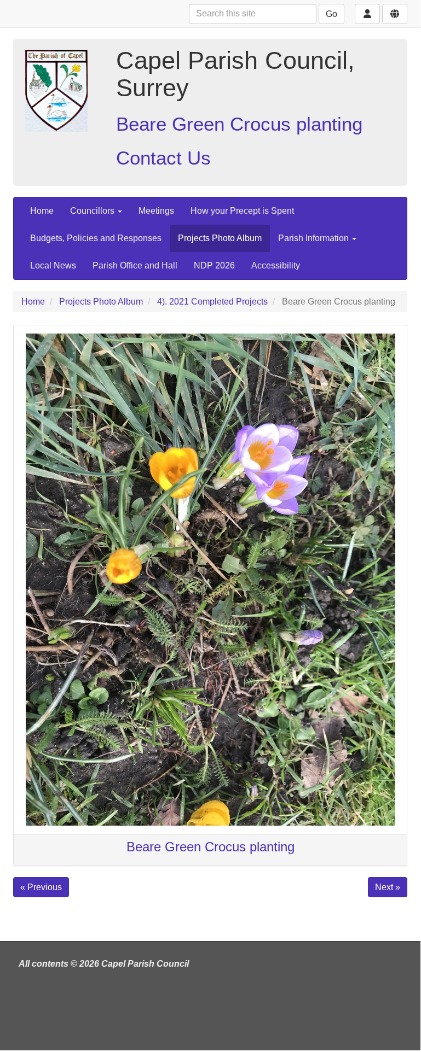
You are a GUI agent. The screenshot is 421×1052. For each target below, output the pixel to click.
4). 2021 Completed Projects (212, 301)
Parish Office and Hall (135, 265)
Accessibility (275, 265)
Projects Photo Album (220, 238)
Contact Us (163, 157)
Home (42, 210)
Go (331, 14)
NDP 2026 (214, 265)
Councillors (93, 210)
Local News (53, 265)
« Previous (41, 887)
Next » (387, 887)
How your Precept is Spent (242, 210)
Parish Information (314, 238)
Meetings (156, 210)
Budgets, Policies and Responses (96, 238)
